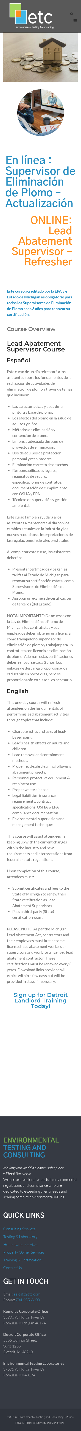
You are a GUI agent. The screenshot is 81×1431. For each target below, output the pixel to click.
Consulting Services (19, 1228)
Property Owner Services (23, 1252)
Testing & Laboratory (20, 1236)
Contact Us (12, 1267)
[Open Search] (71, 14)
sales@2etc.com (27, 1294)
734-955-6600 (28, 1299)
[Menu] (75, 20)
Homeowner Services (20, 1244)
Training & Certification (22, 1260)
